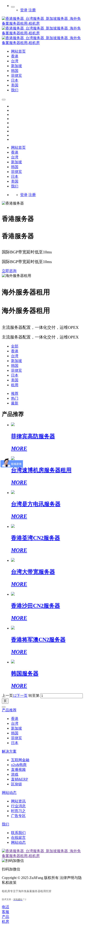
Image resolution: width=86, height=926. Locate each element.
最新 (14, 403)
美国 (14, 380)
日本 (14, 375)
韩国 (14, 366)
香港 (14, 351)
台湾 (14, 356)
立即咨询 (9, 271)
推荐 (14, 393)
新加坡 (16, 361)
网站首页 (18, 147)
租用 (14, 385)
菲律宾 (16, 370)
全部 (14, 346)
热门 (14, 398)
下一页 (22, 695)
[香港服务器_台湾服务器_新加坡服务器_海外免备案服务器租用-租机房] (43, 43)
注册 (32, 10)
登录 (24, 10)
